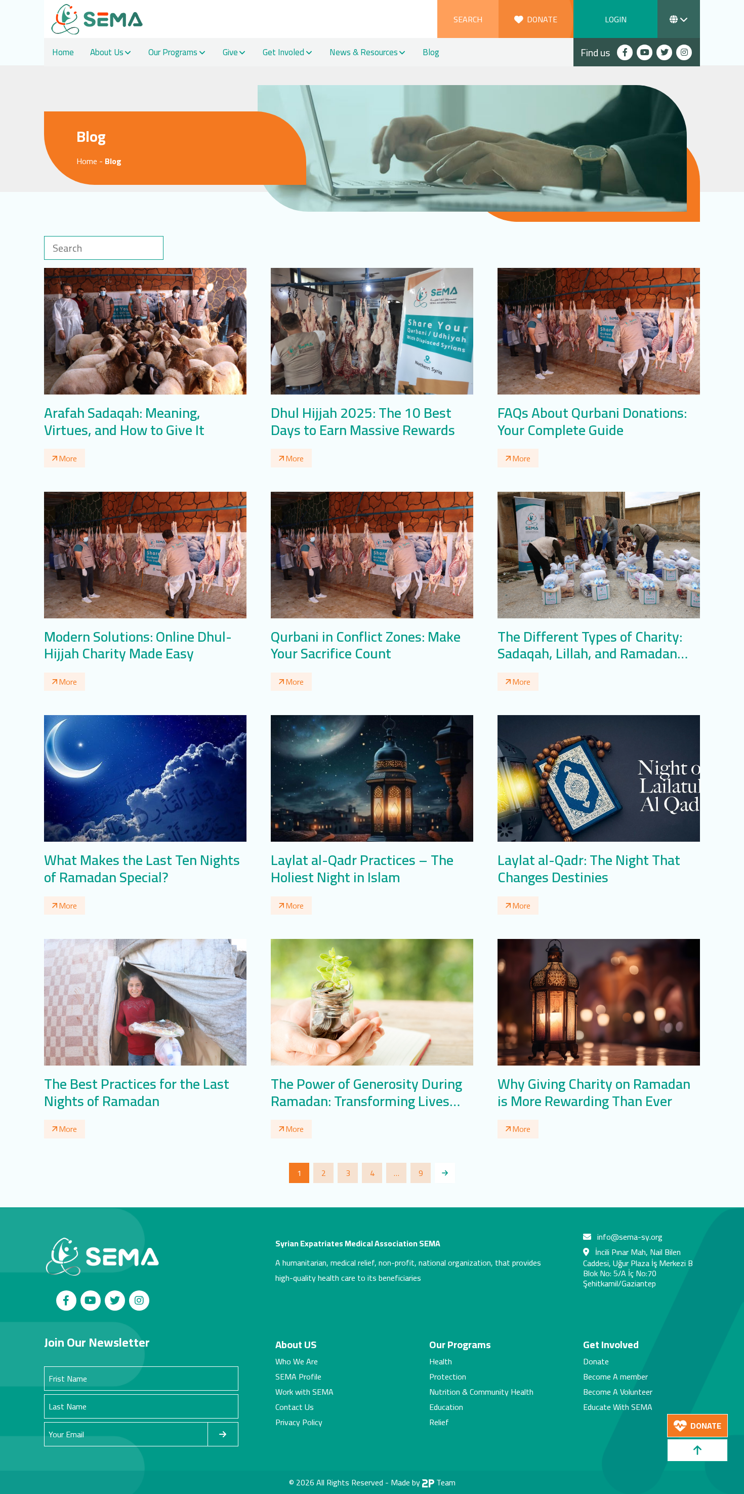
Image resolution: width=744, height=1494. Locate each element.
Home (63, 52)
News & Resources (363, 52)
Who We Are (296, 1361)
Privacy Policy (298, 1422)
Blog (431, 52)
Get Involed (283, 52)
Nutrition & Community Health (481, 1391)
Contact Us (294, 1406)
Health (440, 1361)
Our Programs (172, 52)
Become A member (615, 1376)
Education (446, 1406)
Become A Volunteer (617, 1391)
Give (230, 52)
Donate (596, 1361)
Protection (447, 1376)
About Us (106, 52)
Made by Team (423, 1482)
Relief (439, 1422)
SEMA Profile (298, 1376)
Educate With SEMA (617, 1406)
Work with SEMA (304, 1391)
